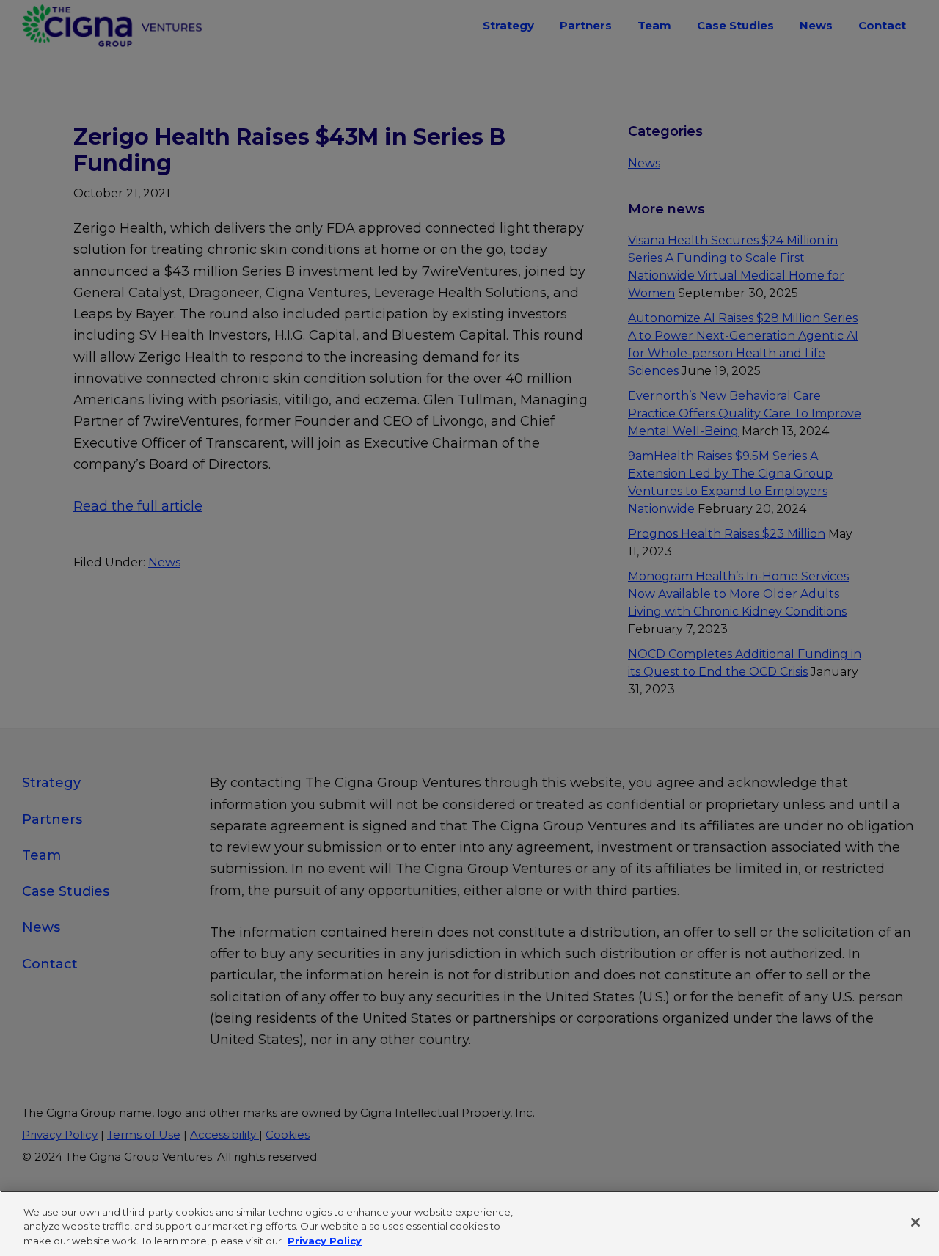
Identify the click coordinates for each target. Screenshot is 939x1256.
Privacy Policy (325, 1240)
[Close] (915, 1222)
